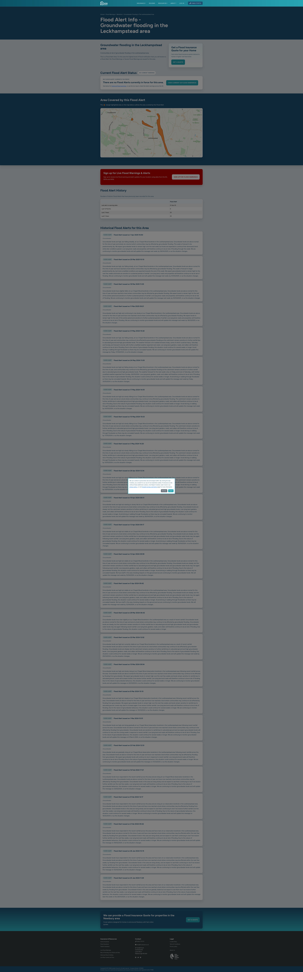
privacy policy (133, 487)
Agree (171, 490)
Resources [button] (162, 3)
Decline (164, 490)
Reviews (152, 3)
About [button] (173, 3)
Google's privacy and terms (149, 487)
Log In (181, 3)
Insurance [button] (141, 3)
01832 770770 (196, 3)
